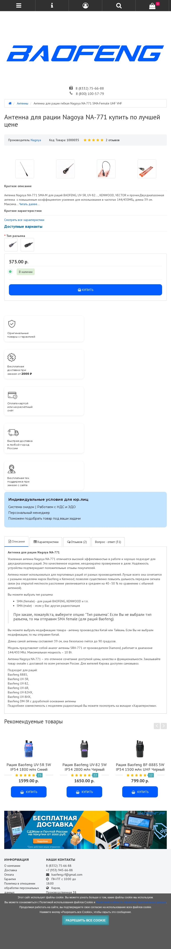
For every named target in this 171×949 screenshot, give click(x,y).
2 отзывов (113, 140)
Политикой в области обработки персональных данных (131, 902)
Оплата (9, 875)
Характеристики (48, 542)
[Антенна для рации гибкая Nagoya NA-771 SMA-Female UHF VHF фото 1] (65, 169)
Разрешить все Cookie (86, 920)
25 (39, 775)
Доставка (10, 870)
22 (95, 775)
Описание (18, 541)
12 (151, 775)
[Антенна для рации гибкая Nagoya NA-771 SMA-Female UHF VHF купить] (85, 151)
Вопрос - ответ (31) (108, 542)
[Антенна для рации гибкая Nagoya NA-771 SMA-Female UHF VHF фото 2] (106, 169)
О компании (12, 866)
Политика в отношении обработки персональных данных (21, 887)
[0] (152, 6)
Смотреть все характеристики (24, 220)
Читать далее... (29, 204)
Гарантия (10, 879)
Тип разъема (15, 236)
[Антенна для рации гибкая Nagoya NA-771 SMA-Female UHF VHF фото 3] (147, 169)
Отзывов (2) (79, 542)
